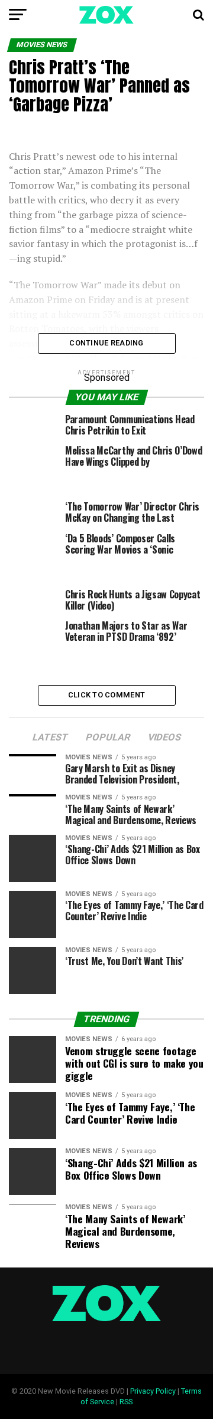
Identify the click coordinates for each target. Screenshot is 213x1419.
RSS (126, 1401)
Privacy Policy (153, 1391)
